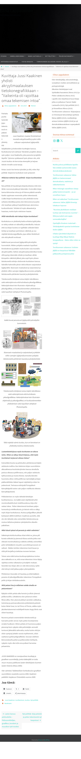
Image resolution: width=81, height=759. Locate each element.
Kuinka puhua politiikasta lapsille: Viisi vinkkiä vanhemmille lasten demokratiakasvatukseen (65, 167)
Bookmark (8, 702)
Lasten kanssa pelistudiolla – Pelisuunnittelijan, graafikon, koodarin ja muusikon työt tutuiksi (10, 718)
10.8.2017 (24, 106)
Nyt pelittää (34, 699)
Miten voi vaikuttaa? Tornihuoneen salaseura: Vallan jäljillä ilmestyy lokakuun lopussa (66, 202)
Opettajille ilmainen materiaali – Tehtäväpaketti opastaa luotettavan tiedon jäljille (66, 226)
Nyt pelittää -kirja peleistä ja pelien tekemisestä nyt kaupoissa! (32, 715)
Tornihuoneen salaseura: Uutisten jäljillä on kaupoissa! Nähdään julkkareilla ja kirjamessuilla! (65, 250)
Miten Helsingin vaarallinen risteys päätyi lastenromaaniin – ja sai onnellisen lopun (65, 191)
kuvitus (27, 699)
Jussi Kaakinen (10, 699)
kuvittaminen (20, 699)
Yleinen (7, 66)
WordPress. (47, 738)
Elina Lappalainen (16, 10)
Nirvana (40, 738)
